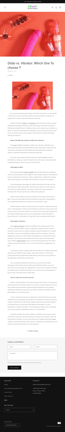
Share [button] (11, 75)
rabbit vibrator (21, 241)
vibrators (32, 123)
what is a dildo (28, 172)
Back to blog (33, 331)
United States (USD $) (11, 425)
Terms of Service (8, 396)
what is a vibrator (19, 226)
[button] (5, 7)
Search (6, 384)
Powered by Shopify (57, 426)
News (5, 400)
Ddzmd (51, 426)
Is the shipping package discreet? (13, 388)
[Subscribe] (33, 410)
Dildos (25, 123)
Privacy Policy (8, 392)
